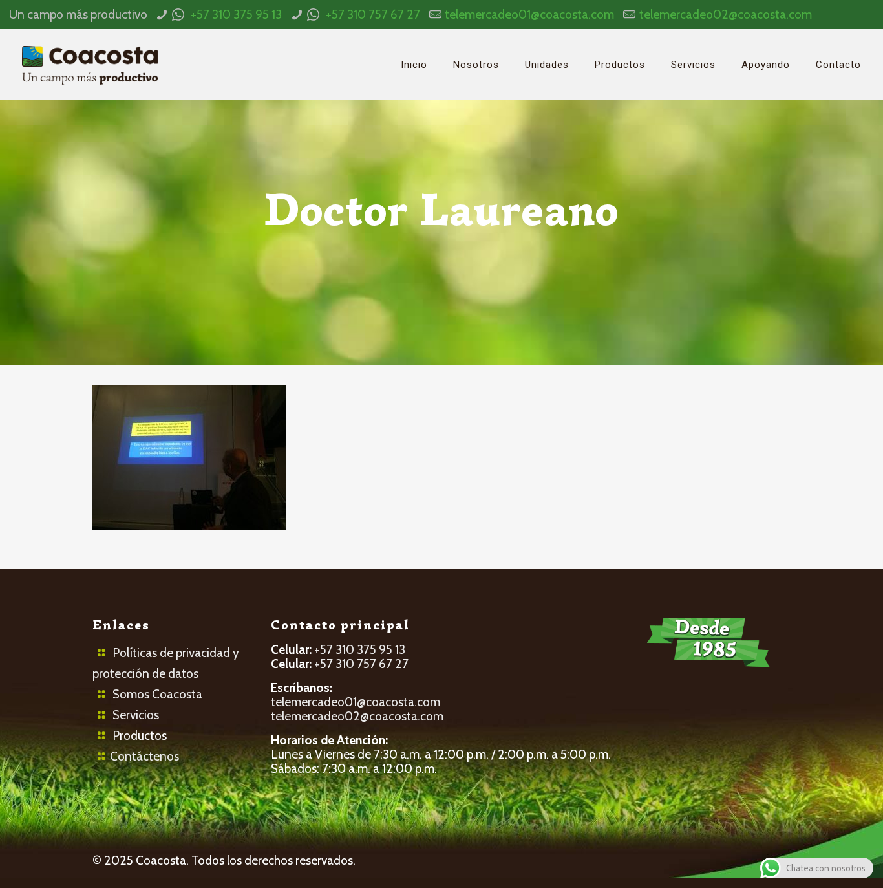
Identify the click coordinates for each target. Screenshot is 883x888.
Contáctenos (144, 756)
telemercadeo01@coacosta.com (529, 14)
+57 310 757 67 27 (373, 14)
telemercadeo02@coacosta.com (725, 14)
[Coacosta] (90, 64)
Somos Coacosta (157, 694)
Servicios (135, 715)
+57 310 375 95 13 (236, 14)
